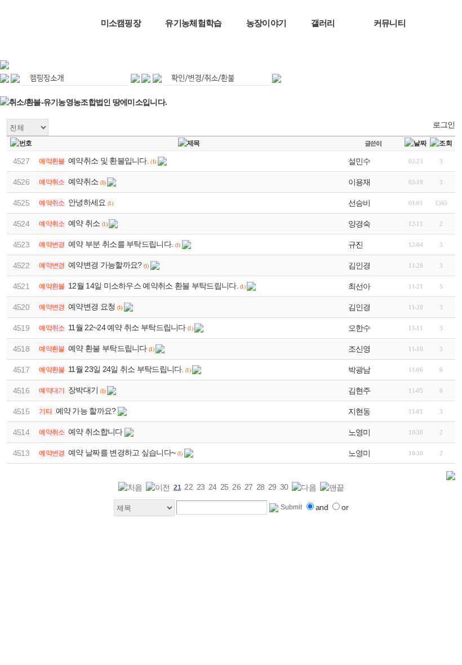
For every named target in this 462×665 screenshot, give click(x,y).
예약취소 (83, 181)
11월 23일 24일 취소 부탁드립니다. (126, 369)
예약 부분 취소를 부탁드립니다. (120, 244)
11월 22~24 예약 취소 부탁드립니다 (127, 327)
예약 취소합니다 (95, 431)
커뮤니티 (390, 23)
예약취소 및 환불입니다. (108, 160)
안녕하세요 (87, 202)
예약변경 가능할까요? (104, 264)
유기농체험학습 (193, 23)
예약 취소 (84, 223)
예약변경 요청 (91, 306)
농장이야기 (266, 23)
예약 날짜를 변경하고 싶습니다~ (121, 452)
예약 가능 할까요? (86, 410)
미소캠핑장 (121, 23)
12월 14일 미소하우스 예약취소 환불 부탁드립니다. (153, 285)
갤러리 (323, 23)
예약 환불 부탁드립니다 (107, 348)
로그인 (444, 124)
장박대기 (83, 389)
